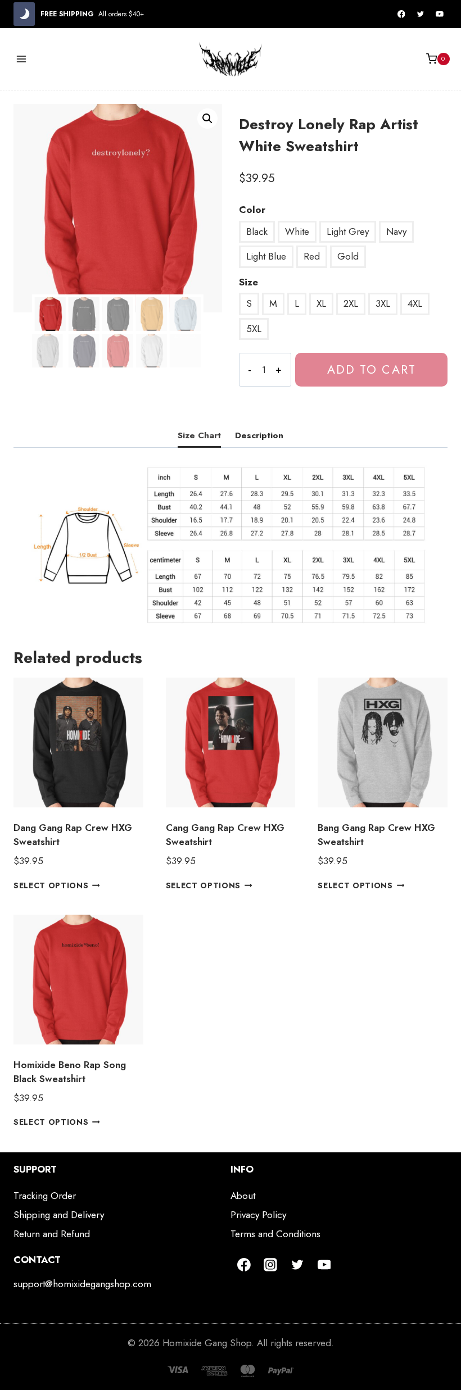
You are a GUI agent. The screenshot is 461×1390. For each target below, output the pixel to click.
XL (321, 303)
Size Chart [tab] (199, 435)
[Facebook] (401, 14)
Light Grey (348, 231)
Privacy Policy (258, 1214)
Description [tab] (259, 435)
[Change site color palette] (24, 14)
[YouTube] (440, 14)
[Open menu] (21, 58)
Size (248, 282)
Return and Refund (51, 1234)
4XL (415, 303)
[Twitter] (420, 14)
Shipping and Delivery (58, 1214)
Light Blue (266, 256)
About (243, 1195)
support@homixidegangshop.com (82, 1284)
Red (312, 256)
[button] (207, 118)
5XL (253, 328)
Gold (348, 256)
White (297, 231)
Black (257, 231)
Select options (51, 885)
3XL (383, 303)
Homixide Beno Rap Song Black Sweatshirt (69, 1072)
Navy (396, 231)
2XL (351, 303)
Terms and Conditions (275, 1234)
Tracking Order (44, 1195)
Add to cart (371, 369)
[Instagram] (270, 1264)
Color (252, 209)
